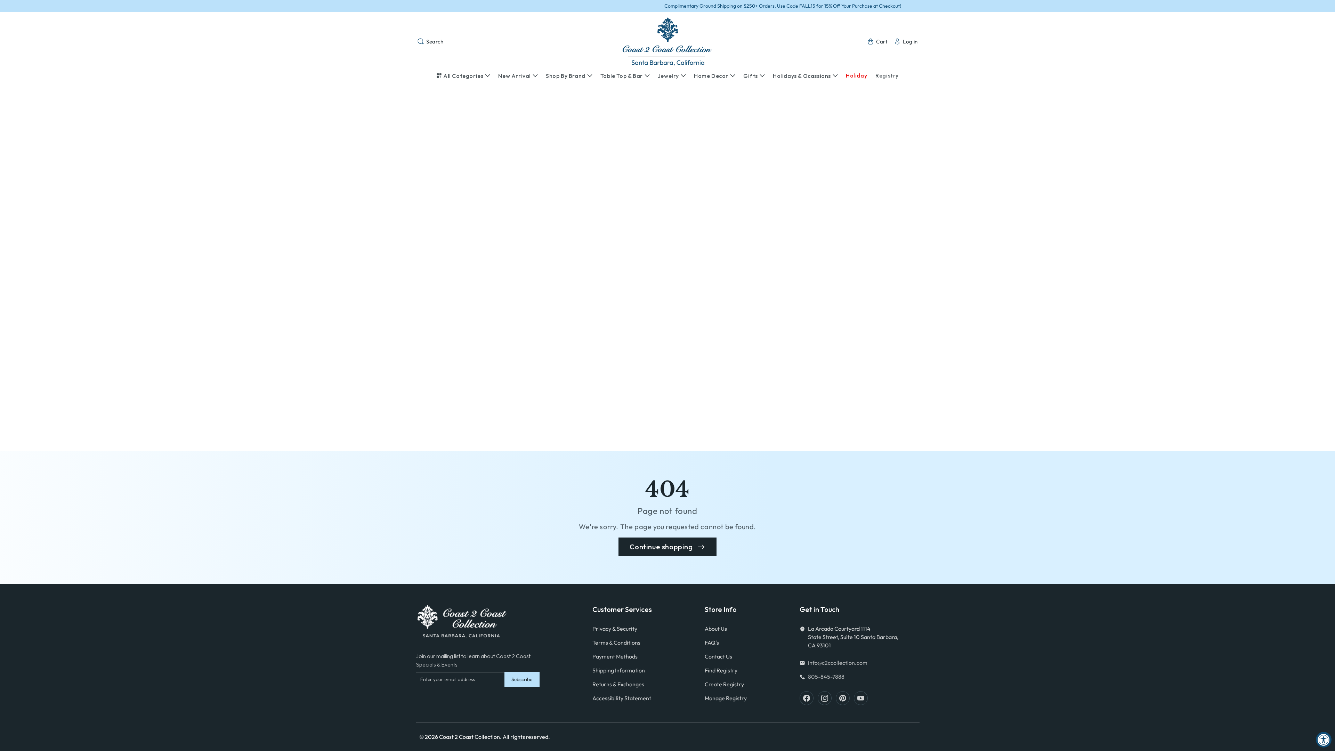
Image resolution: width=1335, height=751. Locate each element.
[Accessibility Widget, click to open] (1324, 740)
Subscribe (522, 679)
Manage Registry (726, 698)
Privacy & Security (614, 628)
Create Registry (724, 684)
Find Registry (721, 670)
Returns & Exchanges (618, 684)
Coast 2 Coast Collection (469, 736)
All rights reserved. (526, 736)
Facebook (807, 698)
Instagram (825, 698)
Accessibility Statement (621, 698)
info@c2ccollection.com (837, 662)
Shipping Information (618, 670)
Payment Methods (615, 656)
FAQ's (712, 642)
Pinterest (843, 698)
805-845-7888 (826, 676)
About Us (716, 628)
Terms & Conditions (616, 642)
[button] (430, 41)
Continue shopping (661, 546)
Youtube (861, 698)
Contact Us (718, 656)
